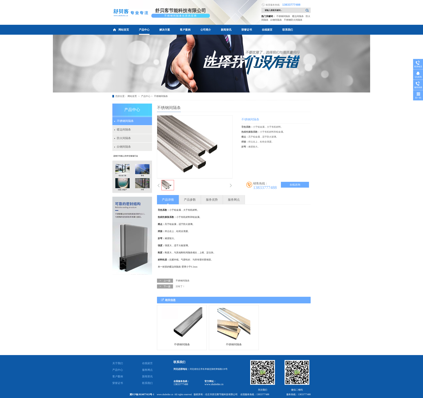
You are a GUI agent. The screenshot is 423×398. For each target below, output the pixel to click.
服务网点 (147, 369)
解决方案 (164, 29)
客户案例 (185, 29)
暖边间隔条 (298, 16)
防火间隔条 (122, 138)
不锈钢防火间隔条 (293, 20)
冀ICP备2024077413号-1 (142, 394)
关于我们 (117, 363)
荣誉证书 (246, 29)
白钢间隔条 (276, 20)
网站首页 (123, 29)
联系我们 (287, 29)
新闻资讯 (226, 29)
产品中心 (144, 29)
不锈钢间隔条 (283, 16)
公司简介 (205, 29)
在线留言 (267, 29)
